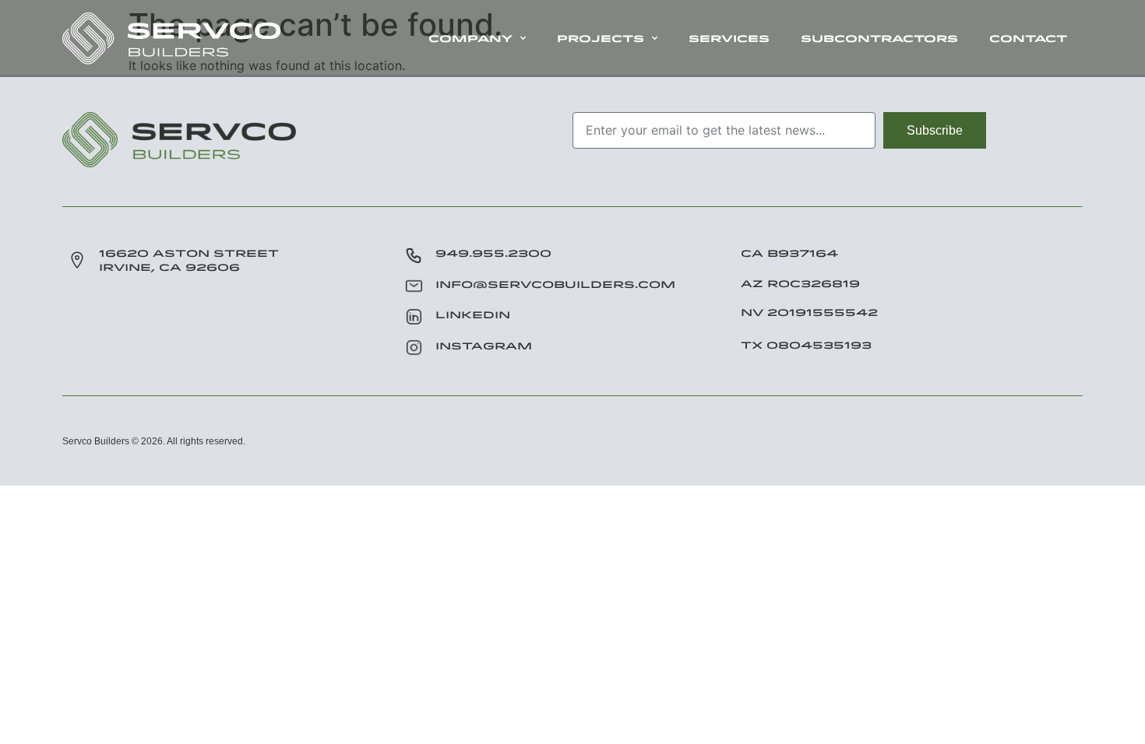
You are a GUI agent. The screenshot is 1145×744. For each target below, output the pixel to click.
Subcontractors (879, 38)
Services (729, 38)
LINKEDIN (472, 314)
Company (470, 38)
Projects (600, 38)
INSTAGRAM (483, 345)
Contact (1028, 38)
